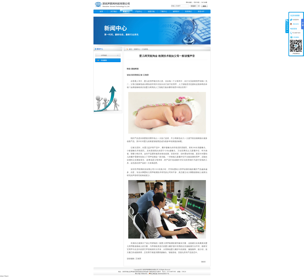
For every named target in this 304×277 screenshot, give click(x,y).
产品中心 (138, 11)
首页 (101, 11)
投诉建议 (296, 37)
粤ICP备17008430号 (141, 274)
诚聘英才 (176, 11)
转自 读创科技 (133, 69)
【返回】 (203, 262)
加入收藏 (204, 2)
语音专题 (196, 2)
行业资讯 (104, 60)
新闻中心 (126, 11)
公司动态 (104, 55)
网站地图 (189, 2)
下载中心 (163, 11)
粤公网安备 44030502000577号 (159, 274)
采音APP (201, 11)
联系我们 (188, 11)
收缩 (287, 26)
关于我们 (113, 11)
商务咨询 (296, 24)
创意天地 (151, 11)
